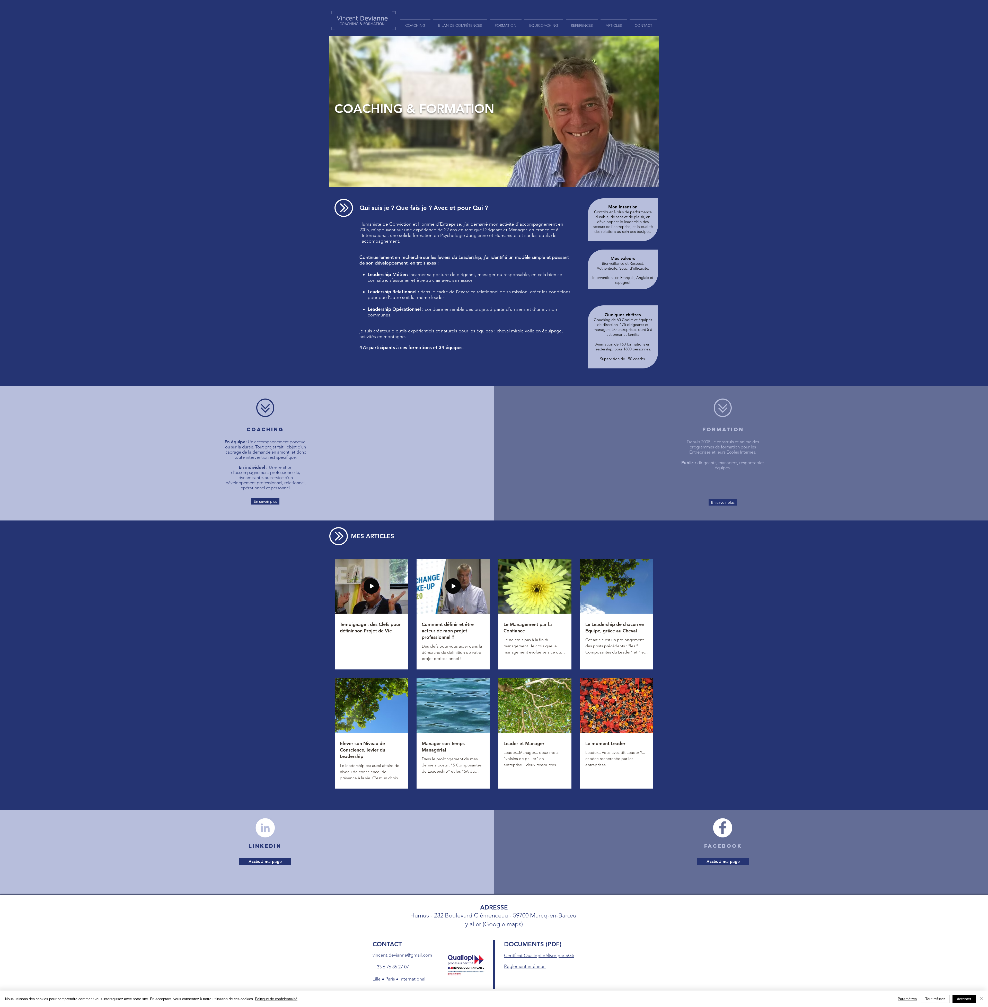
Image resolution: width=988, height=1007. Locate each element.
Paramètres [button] (907, 998)
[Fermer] (982, 999)
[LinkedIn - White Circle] (265, 827)
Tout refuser (935, 998)
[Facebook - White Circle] (722, 827)
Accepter (964, 998)
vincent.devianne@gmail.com (402, 955)
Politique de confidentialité (276, 998)
